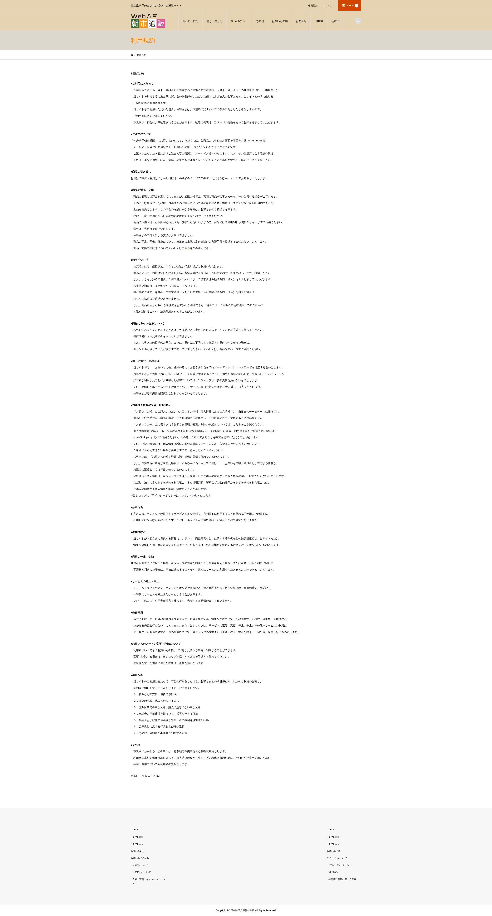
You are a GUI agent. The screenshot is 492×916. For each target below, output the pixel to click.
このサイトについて (337, 858)
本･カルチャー (239, 21)
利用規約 (333, 872)
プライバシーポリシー (340, 865)
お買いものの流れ (140, 858)
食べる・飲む (190, 21)
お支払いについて (141, 872)
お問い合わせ (138, 851)
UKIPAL (318, 21)
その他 (260, 21)
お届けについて (140, 865)
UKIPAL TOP (137, 837)
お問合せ (301, 21)
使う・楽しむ (214, 21)
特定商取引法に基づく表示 (342, 879)
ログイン (327, 5)
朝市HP (335, 21)
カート (352, 5)
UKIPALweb (137, 844)
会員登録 (312, 5)
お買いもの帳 (280, 21)
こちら (186, 248)
